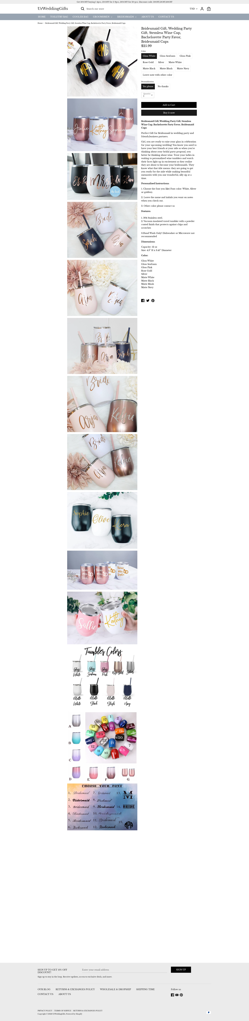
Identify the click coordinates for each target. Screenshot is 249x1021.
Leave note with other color (157, 75)
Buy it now (169, 112)
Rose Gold (148, 62)
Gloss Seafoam (167, 56)
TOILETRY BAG (59, 16)
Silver (161, 62)
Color (143, 51)
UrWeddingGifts (53, 8)
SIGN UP (181, 969)
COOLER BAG (80, 16)
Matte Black (149, 68)
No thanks (163, 86)
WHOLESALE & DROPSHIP (115, 989)
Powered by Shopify (74, 1014)
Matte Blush (166, 68)
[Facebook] (173, 995)
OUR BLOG (44, 989)
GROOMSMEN (101, 16)
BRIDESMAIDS (125, 16)
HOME (42, 16)
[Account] (202, 7)
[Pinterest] (181, 995)
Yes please (148, 86)
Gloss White (149, 56)
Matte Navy (183, 68)
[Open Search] (82, 8)
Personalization (147, 82)
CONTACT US (166, 16)
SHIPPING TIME (145, 989)
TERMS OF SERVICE (62, 1011)
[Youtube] (177, 995)
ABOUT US (147, 16)
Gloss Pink (185, 56)
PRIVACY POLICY (45, 1011)
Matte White (175, 62)
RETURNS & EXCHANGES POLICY (75, 989)
